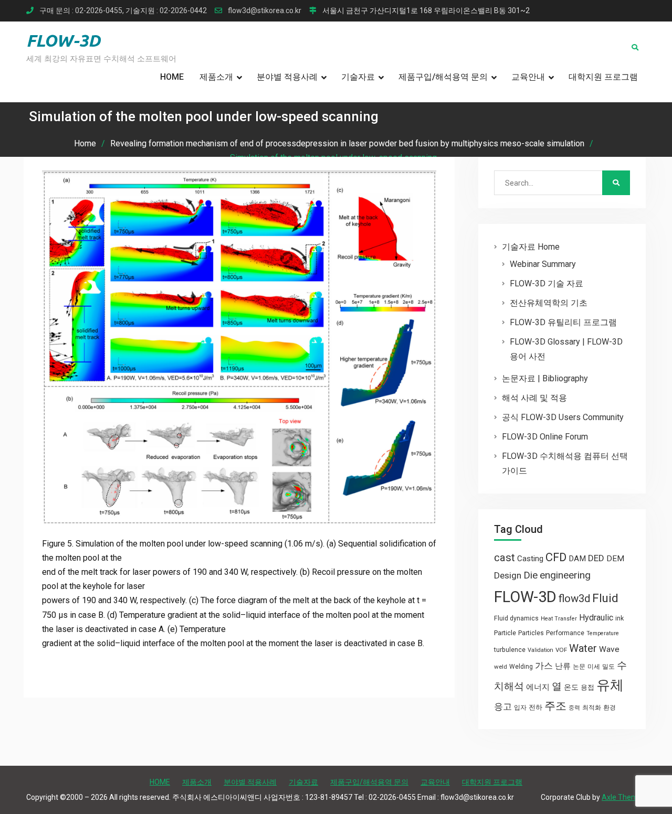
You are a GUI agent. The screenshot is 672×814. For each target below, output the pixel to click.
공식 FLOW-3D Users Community (563, 417)
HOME (172, 77)
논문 (579, 666)
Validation (540, 650)
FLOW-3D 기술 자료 (546, 283)
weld (500, 666)
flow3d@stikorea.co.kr (264, 11)
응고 (503, 706)
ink (619, 618)
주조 (555, 705)
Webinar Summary (543, 264)
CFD (555, 557)
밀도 (608, 666)
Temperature (602, 633)
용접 (587, 687)
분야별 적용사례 (287, 77)
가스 (544, 666)
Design (507, 575)
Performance (565, 633)
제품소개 (216, 77)
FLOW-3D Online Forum (545, 437)
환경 (609, 707)
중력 (574, 707)
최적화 (591, 707)
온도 (571, 687)
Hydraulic (596, 618)
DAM (577, 558)
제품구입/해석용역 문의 (443, 77)
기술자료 (358, 77)
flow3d (574, 598)
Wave (609, 649)
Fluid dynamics (516, 618)
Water (583, 648)
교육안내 (528, 77)
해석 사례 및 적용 (534, 398)
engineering (565, 575)
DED (596, 558)
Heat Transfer (559, 618)
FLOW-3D (63, 40)
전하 (535, 707)
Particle (505, 633)
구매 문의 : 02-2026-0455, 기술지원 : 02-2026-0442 (123, 11)
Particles (531, 633)
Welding (521, 666)
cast (504, 557)
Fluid (605, 598)
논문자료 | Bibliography (545, 378)
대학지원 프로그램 (603, 77)
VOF (561, 650)
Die (530, 575)
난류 (563, 666)
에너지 (538, 687)
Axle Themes (624, 797)
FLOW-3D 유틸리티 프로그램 (563, 322)
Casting (530, 558)
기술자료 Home (531, 247)
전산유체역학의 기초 (548, 303)
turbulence (510, 650)
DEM (615, 558)
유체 (610, 685)
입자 (520, 707)
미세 (593, 666)
